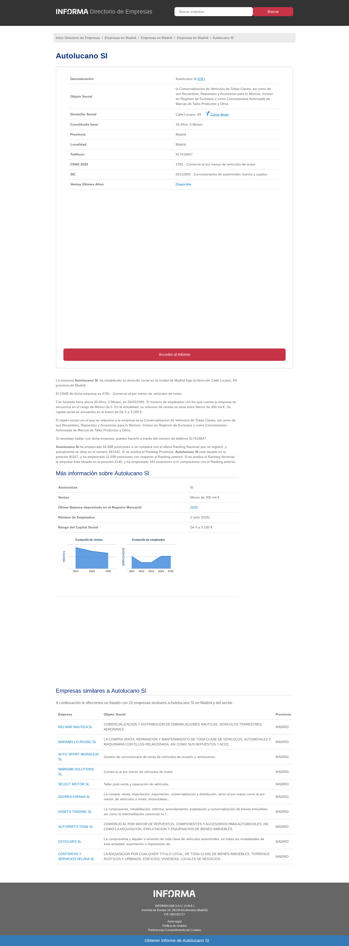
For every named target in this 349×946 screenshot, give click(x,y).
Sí (191, 487)
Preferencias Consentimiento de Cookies (174, 930)
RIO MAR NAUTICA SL (75, 727)
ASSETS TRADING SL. (75, 812)
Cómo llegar (219, 114)
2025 (194, 507)
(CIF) (201, 79)
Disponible (183, 184)
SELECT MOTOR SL (74, 784)
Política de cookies (174, 925)
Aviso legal (174, 921)
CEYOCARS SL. (70, 841)
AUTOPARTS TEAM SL (75, 826)
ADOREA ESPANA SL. (74, 797)
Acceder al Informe (174, 355)
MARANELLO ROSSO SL (77, 742)
